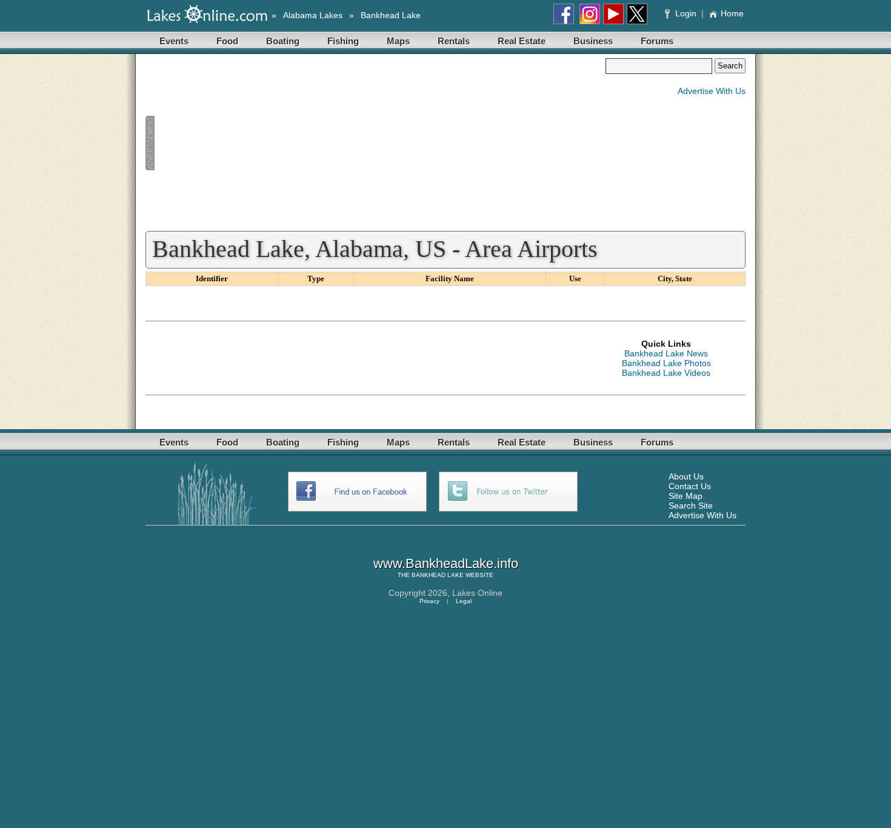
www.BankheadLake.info (445, 563)
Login (686, 13)
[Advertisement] (375, 143)
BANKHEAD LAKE (438, 575)
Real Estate (522, 41)
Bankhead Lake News (666, 353)
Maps (398, 41)
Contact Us (690, 486)
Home (732, 13)
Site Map (685, 496)
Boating (282, 41)
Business (593, 41)
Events (174, 41)
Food (227, 41)
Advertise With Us (712, 91)
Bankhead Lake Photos (666, 363)
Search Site (691, 505)
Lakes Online (477, 593)
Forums (657, 41)
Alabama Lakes (312, 15)
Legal (464, 601)
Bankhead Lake (391, 15)
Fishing (343, 41)
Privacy (429, 601)
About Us (686, 476)
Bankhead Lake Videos (666, 373)
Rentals (454, 41)
